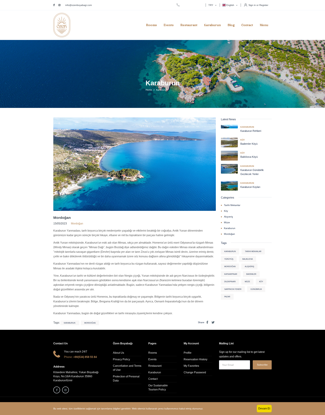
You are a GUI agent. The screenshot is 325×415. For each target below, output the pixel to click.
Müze (227, 222)
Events (169, 25)
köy (261, 282)
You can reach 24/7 (75, 351)
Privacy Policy (121, 359)
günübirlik (256, 289)
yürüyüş (228, 259)
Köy (242, 140)
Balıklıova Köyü (249, 156)
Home (149, 89)
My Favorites (191, 365)
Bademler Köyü (248, 143)
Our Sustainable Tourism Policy (158, 387)
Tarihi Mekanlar (232, 205)
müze (247, 282)
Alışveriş (228, 216)
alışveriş (249, 266)
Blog (231, 25)
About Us (118, 352)
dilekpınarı (230, 282)
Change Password (195, 372)
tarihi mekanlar (253, 251)
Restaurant (188, 25)
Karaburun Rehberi (250, 130)
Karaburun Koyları (250, 186)
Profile (187, 352)
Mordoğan (62, 218)
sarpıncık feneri (232, 289)
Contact (247, 25)
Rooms (151, 25)
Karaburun (212, 25)
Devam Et (264, 408)
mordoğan (90, 323)
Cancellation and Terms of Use (127, 367)
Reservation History (195, 359)
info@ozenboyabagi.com (78, 5)
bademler (251, 274)
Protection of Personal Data (126, 378)
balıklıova (247, 259)
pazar (227, 297)
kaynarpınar (230, 274)
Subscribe (262, 364)
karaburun (70, 323)
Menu (264, 25)
